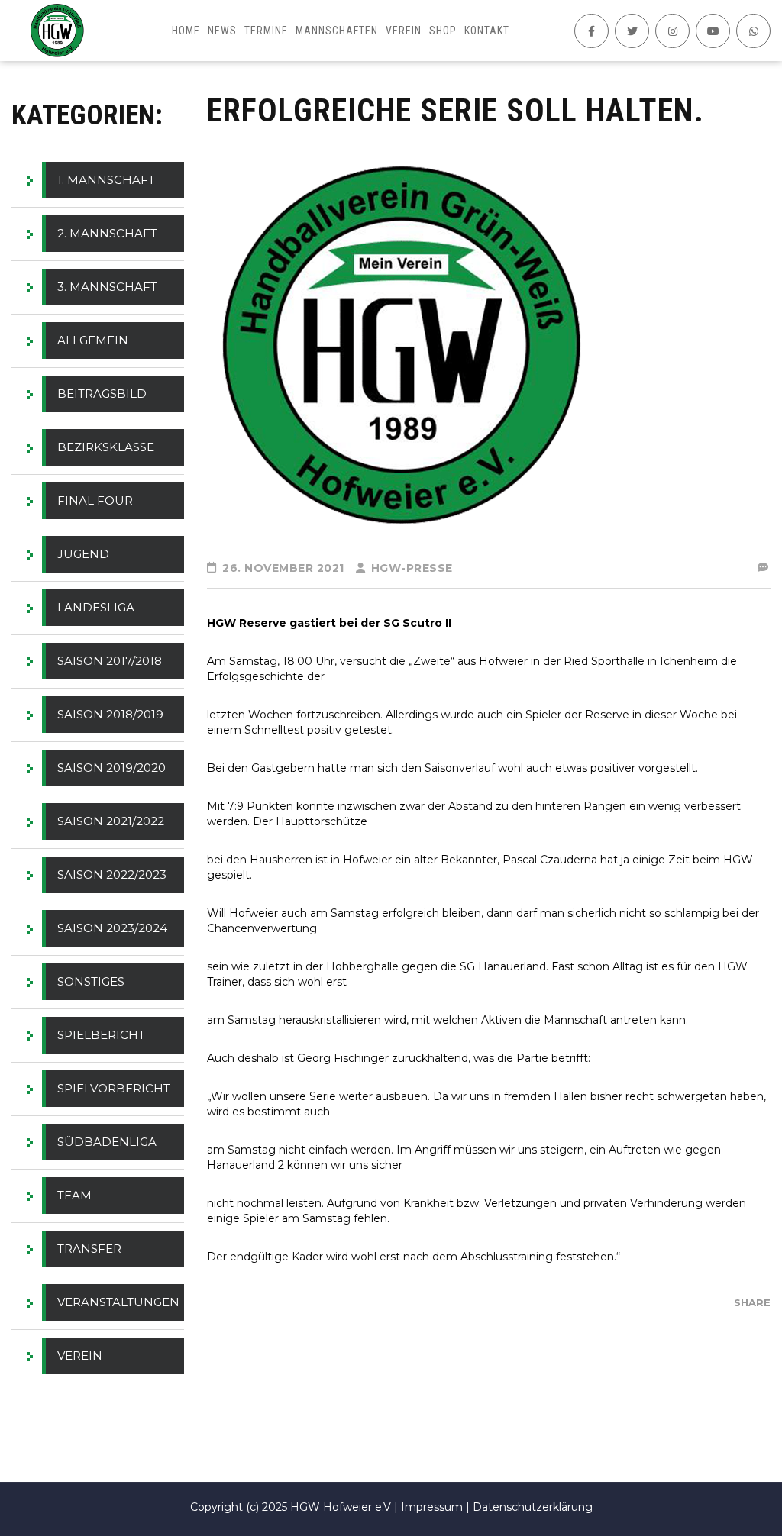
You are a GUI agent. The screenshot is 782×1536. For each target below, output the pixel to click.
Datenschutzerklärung (533, 1507)
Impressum (432, 1507)
